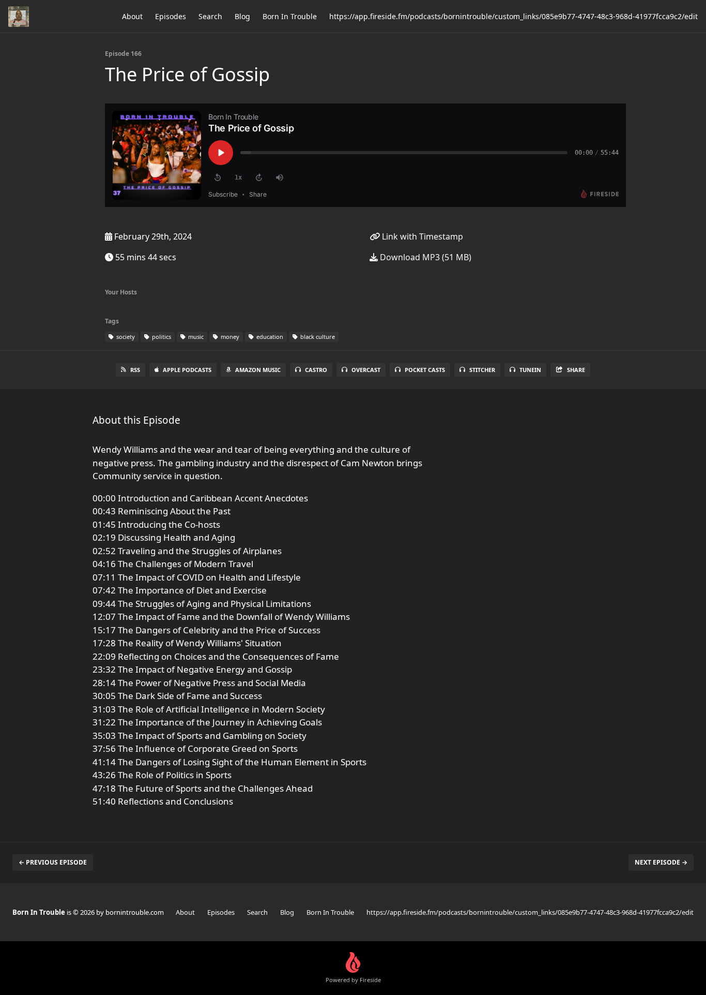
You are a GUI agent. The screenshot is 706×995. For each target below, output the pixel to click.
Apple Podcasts (187, 370)
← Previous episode (53, 862)
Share (576, 370)
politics (160, 336)
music (195, 336)
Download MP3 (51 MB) (424, 257)
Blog (242, 16)
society (125, 336)
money (229, 336)
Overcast (365, 370)
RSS (135, 370)
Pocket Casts (425, 370)
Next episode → (661, 862)
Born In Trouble (290, 16)
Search (210, 16)
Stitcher (482, 370)
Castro (316, 370)
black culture (317, 336)
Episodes (170, 16)
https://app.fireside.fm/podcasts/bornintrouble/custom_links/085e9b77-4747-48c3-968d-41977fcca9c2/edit (513, 16)
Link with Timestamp (421, 236)
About (132, 16)
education (269, 336)
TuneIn (530, 370)
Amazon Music (258, 370)
